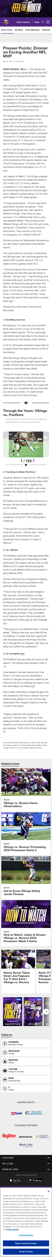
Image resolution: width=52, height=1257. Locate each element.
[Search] (43, 22)
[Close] (48, 1191)
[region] (26, 1222)
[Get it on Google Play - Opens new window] (35, 1181)
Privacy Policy (12, 1229)
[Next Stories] (46, 1011)
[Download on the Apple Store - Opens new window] (15, 1180)
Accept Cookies (26, 1251)
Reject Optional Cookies (26, 1243)
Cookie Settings (26, 1235)
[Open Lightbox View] (26, 449)
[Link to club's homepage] (5, 20)
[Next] (33, 460)
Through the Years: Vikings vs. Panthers (25, 412)
